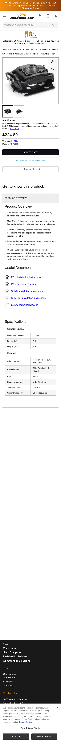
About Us (8, 681)
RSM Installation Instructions (26, 277)
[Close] (57, 707)
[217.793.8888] (48, 15)
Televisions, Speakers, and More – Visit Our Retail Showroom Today (30, 7)
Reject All (16, 736)
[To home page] (22, 16)
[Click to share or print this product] (52, 62)
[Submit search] (53, 25)
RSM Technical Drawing (24, 284)
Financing (8, 685)
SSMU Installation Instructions (27, 291)
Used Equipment (13, 652)
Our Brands (9, 677)
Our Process (9, 673)
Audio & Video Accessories (21, 49)
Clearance (9, 648)
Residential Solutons (16, 656)
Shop (4, 49)
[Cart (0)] (56, 15)
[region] (30, 723)
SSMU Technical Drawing (24, 305)
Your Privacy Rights (30, 728)
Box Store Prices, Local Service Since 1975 (29, 2)
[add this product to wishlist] (52, 69)
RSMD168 (14, 144)
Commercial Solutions (16, 660)
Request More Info (32, 169)
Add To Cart (31, 152)
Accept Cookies (44, 736)
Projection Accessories (46, 49)
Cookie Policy (25, 722)
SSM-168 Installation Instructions (28, 298)
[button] (4, 15)
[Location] (39, 15)
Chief (16, 141)
